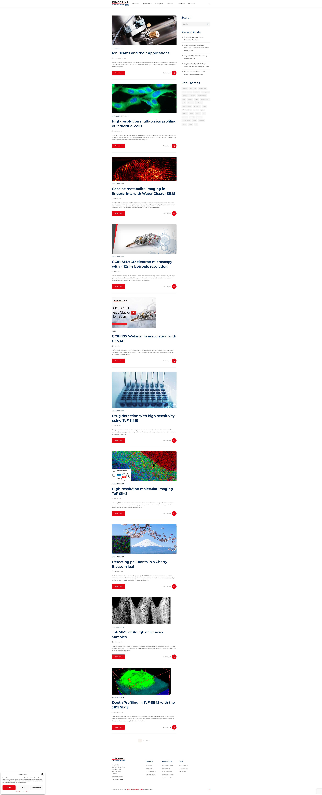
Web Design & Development (135, 789)
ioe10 (196, 99)
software (185, 117)
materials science (187, 106)
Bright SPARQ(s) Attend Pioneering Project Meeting (195, 57)
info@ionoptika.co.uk (117, 776)
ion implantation (205, 99)
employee (185, 95)
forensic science (202, 95)
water (190, 124)
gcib (184, 99)
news (204, 106)
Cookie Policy (19, 791)
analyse (184, 88)
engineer (193, 95)
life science (190, 102)
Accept (9, 787)
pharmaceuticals (187, 110)
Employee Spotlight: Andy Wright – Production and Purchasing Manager (196, 65)
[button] (42, 774)
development (205, 92)
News (126, 116)
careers (189, 92)
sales (191, 113)
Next (148, 740)
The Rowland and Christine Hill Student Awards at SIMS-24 (194, 73)
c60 (183, 92)
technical (201, 120)
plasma (196, 110)
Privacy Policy (26, 791)
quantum (185, 113)
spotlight (192, 117)
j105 (184, 102)
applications (193, 88)
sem (204, 113)
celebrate (196, 92)
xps (196, 124)
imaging (190, 99)
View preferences (37, 787)
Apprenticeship (202, 88)
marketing (198, 102)
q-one (202, 110)
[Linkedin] (209, 789)
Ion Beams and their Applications (140, 53)
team (194, 120)
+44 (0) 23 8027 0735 (117, 779)
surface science (186, 120)
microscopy (197, 106)
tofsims (184, 124)
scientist (198, 113)
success (199, 117)
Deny (22, 787)
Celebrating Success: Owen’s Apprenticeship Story (194, 38)
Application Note (118, 48)
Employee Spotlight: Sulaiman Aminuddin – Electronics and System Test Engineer (196, 47)
